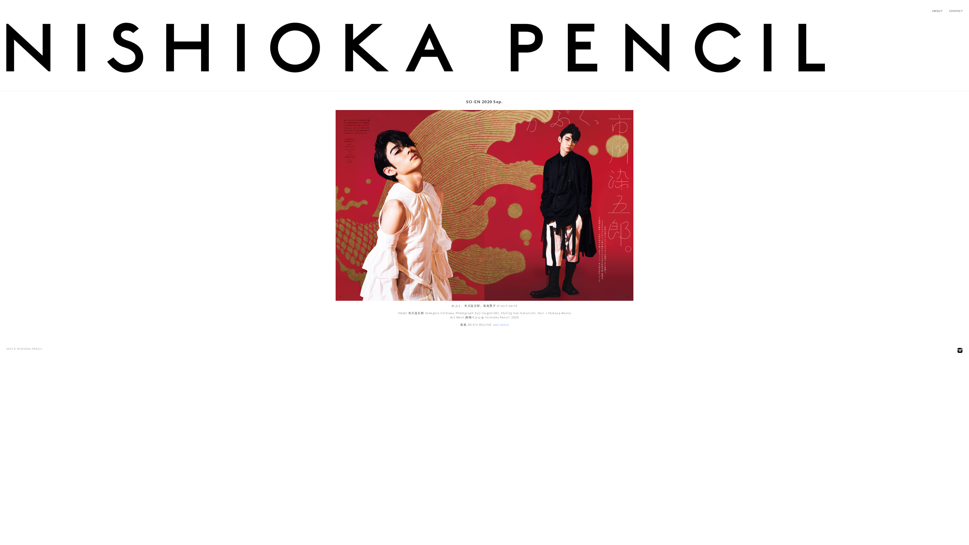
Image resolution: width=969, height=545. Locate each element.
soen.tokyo (501, 324)
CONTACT (956, 10)
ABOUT (937, 10)
